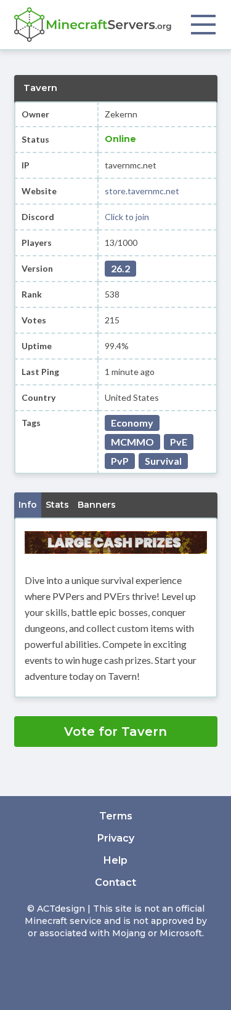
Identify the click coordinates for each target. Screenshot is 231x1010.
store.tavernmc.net (142, 191)
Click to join (127, 216)
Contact (115, 882)
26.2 (120, 268)
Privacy (115, 838)
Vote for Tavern (115, 731)
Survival (163, 461)
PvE (178, 442)
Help (115, 860)
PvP (120, 461)
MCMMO (132, 442)
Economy (132, 422)
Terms (115, 816)
